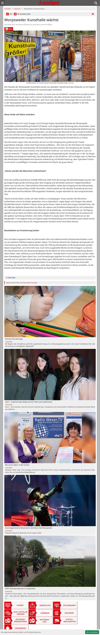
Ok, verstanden (92, 632)
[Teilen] (92, 14)
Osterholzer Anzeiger (30, 283)
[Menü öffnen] (2, 3)
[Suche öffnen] (96, 3)
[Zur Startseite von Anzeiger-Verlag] (49, 2)
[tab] (8, 29)
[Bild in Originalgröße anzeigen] (50, 56)
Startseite (7, 9)
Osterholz (17, 9)
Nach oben (11, 278)
